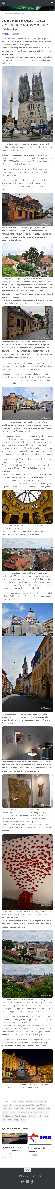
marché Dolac (30, 1109)
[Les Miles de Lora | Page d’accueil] (4, 3)
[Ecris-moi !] (27, 1182)
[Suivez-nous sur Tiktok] (32, 1182)
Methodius (40, 1109)
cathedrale (28, 1101)
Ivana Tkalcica (18, 1109)
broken (21, 1101)
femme (5, 1105)
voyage (16, 1120)
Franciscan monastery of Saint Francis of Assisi (30, 1105)
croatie (43, 1101)
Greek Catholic (7, 1109)
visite (10, 1120)
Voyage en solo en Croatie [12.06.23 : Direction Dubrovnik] (12, 1151)
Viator (21, 459)
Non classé (15, 14)
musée (48, 1109)
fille (11, 1105)
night (36, 1112)
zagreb (23, 1120)
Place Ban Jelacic (20, 1116)
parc (46, 1112)
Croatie (5, 14)
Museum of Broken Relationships (21, 1112)
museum (5, 1112)
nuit (41, 1112)
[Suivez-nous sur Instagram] (23, 1182)
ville (4, 1120)
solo (40, 1116)
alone (14, 1101)
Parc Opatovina (8, 1116)
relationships (32, 1116)
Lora (7, 34)
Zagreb (25, 14)
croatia (37, 1101)
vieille (46, 1116)
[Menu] (52, 3)
